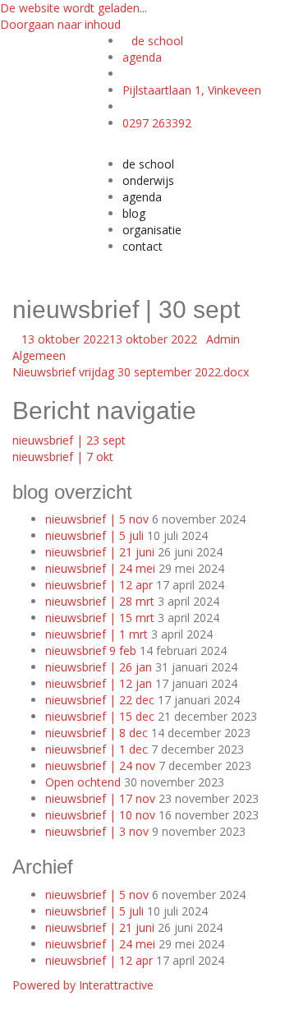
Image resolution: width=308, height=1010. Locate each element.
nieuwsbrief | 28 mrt (99, 601)
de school (148, 164)
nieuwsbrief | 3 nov (97, 831)
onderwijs (148, 180)
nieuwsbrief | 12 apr (99, 585)
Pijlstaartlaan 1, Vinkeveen (191, 90)
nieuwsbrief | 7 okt (62, 456)
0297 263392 (156, 123)
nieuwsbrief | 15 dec (99, 716)
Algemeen (39, 355)
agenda (142, 197)
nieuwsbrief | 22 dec (99, 700)
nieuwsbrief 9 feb (90, 650)
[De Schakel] (38, 41)
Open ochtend (83, 782)
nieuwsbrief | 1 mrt (96, 634)
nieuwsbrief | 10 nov (100, 815)
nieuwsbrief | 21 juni (99, 552)
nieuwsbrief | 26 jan (98, 667)
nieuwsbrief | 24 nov (100, 765)
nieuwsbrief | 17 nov (100, 798)
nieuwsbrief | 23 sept (69, 440)
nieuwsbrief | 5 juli (94, 535)
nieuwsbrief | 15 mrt (99, 617)
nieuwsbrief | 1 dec (96, 749)
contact (142, 246)
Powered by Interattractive (83, 985)
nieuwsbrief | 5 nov (97, 519)
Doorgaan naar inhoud (60, 24)
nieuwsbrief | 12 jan (98, 683)
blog (133, 213)
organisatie (152, 230)
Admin (223, 339)
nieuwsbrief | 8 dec (96, 732)
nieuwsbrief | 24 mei (100, 568)
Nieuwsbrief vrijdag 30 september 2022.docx (130, 372)
